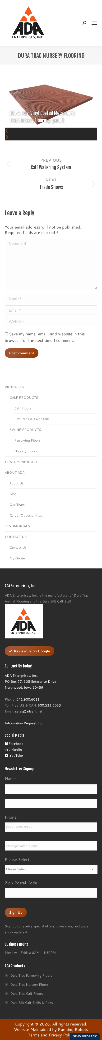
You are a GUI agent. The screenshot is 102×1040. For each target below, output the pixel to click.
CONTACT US (16, 536)
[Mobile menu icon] (94, 23)
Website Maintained (32, 1029)
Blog (13, 494)
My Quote (17, 558)
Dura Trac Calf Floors (26, 993)
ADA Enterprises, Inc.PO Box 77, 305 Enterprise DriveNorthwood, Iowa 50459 (30, 681)
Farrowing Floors (27, 440)
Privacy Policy (61, 1035)
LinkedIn (15, 749)
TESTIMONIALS (17, 526)
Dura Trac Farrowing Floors (31, 975)
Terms (33, 1035)
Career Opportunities (25, 515)
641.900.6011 (28, 699)
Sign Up (16, 912)
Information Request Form (25, 723)
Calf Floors (22, 408)
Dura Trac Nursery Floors (29, 984)
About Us (16, 483)
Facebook (15, 743)
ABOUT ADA (14, 472)
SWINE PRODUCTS (25, 429)
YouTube (16, 755)
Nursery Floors (25, 451)
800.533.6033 (49, 705)
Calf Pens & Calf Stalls (32, 419)
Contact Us (18, 547)
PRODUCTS (14, 386)
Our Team (17, 504)
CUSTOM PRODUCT (21, 461)
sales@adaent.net (28, 711)
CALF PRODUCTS (23, 397)
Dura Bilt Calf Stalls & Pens (31, 1002)
